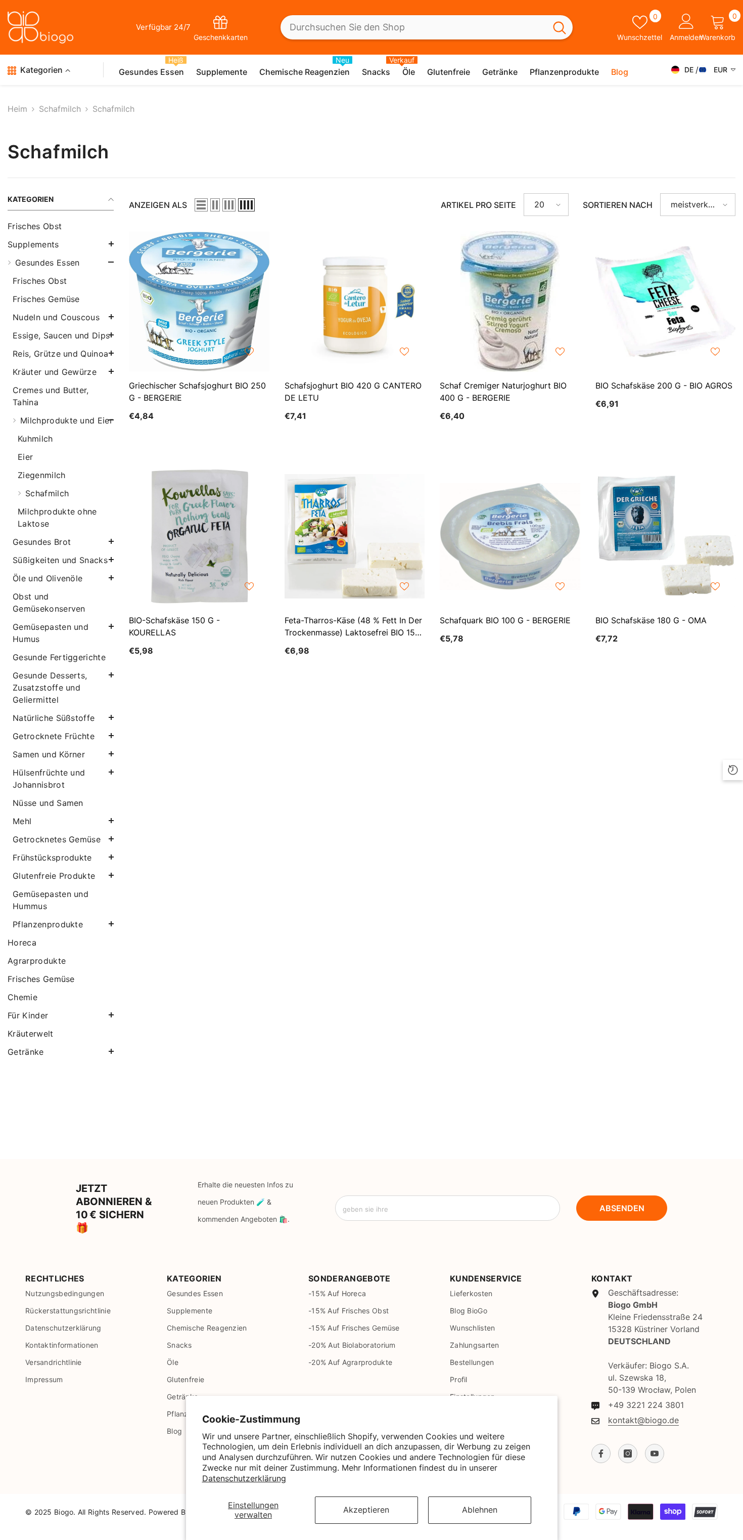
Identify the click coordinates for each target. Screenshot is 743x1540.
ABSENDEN (621, 1208)
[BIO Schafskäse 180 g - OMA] (665, 536)
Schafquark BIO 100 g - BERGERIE (505, 620)
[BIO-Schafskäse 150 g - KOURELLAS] (199, 536)
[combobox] (413, 27)
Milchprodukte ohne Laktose (57, 517)
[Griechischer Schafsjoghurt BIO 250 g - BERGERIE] (199, 301)
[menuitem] (61, 226)
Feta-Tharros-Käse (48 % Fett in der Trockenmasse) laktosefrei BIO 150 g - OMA (353, 626)
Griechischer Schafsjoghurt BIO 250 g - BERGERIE (197, 391)
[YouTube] (654, 1453)
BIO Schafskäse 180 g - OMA (651, 620)
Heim (17, 109)
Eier (25, 457)
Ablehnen (479, 1510)
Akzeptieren (366, 1510)
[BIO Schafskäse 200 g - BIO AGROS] (665, 301)
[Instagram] (627, 1453)
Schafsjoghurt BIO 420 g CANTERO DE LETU (353, 391)
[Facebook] (601, 1453)
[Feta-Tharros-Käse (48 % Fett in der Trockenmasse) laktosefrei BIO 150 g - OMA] (355, 536)
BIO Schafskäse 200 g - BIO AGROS (663, 385)
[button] (61, 243)
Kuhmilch (35, 439)
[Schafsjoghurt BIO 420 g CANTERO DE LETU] (355, 301)
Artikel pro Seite (478, 205)
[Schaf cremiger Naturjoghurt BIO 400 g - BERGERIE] (510, 301)
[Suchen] (427, 27)
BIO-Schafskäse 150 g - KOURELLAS (174, 626)
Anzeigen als (158, 205)
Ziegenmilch (42, 475)
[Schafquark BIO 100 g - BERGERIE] (510, 536)
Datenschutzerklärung (244, 1478)
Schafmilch (60, 109)
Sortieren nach (618, 205)
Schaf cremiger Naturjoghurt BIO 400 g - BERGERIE (503, 391)
